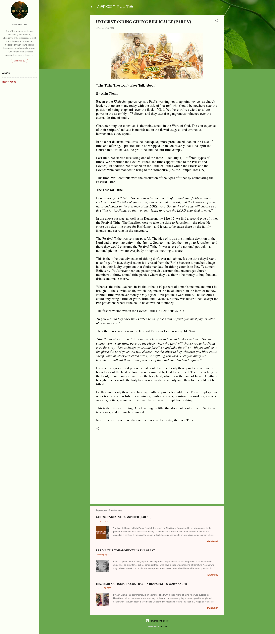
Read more (212, 541)
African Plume (115, 6)
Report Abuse (9, 81)
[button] (216, 21)
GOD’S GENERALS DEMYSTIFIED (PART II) (123, 517)
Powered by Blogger (158, 621)
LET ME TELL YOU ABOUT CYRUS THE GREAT (125, 550)
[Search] (222, 7)
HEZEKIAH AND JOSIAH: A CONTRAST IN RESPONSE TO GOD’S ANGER (141, 583)
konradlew (163, 626)
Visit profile (19, 61)
